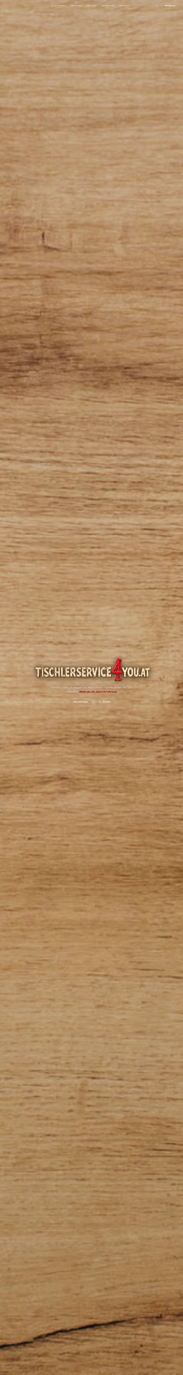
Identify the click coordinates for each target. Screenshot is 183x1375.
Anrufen (106, 701)
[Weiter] (91, 1369)
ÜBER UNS (77, 5)
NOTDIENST (108, 5)
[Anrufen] (157, 5)
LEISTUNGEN (58, 5)
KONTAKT (125, 5)
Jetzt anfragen (80, 701)
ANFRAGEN (169, 5)
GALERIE (92, 5)
